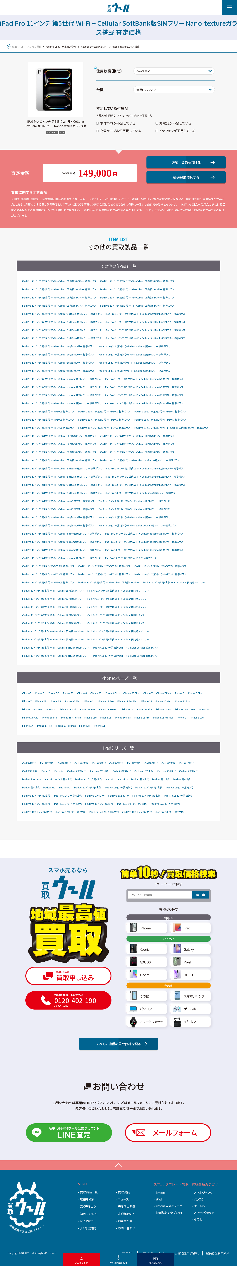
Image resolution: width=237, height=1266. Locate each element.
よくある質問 (88, 1228)
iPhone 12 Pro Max (32, 709)
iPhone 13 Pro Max (108, 709)
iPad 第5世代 (99, 763)
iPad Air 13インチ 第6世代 (118, 787)
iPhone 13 (51, 709)
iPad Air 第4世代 (181, 779)
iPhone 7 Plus (163, 693)
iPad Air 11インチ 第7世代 (148, 787)
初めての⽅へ (88, 1213)
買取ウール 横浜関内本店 (45, 199)
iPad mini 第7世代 (188, 771)
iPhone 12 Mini (163, 701)
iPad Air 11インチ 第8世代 (88, 779)
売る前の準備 (126, 1206)
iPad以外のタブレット (169, 1212)
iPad (159, 1199)
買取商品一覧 (89, 1192)
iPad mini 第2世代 (76, 771)
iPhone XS (55, 701)
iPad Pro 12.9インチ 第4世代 (70, 812)
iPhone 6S (95, 693)
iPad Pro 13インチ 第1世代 (169, 812)
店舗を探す (87, 1199)
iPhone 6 (82, 693)
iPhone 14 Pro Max (185, 709)
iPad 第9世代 (168, 763)
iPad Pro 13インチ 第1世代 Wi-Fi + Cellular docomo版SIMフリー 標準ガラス (137, 525)
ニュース (123, 1199)
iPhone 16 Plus (123, 717)
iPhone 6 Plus (112, 693)
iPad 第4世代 (81, 763)
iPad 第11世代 (29, 771)
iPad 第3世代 (64, 763)
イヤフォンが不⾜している (177, 130)
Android (169, 938)
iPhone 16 (105, 717)
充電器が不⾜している (175, 123)
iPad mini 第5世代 (143, 771)
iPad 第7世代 (133, 763)
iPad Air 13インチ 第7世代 (179, 787)
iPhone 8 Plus (195, 693)
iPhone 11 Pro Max (127, 701)
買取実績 (124, 1192)
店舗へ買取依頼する (186, 162)
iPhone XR (40, 701)
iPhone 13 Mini (68, 709)
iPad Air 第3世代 (160, 779)
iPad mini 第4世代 (121, 771)
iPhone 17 (182, 717)
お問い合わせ (126, 1228)
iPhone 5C (53, 693)
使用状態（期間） (109, 71)
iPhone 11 (89, 701)
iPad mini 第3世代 (99, 771)
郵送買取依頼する (186, 177)
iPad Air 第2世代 (139, 779)
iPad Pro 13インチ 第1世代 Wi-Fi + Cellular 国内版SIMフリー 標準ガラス (171, 427)
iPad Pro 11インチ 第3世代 (36, 803)
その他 (168, 985)
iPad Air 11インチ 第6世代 (87, 787)
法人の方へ (87, 1221)
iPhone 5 (39, 693)
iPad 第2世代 (46, 763)
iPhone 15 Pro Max (71, 717)
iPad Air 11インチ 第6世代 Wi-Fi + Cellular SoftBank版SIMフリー (55, 647)
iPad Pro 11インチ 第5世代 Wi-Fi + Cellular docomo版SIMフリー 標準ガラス (61, 379)
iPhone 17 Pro (44, 725)
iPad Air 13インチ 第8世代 (58, 779)
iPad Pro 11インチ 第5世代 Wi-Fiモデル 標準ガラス (48, 411)
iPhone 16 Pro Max (163, 717)
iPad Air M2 (49, 787)
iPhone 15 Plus (30, 717)
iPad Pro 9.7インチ (94, 795)
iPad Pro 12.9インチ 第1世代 (131, 803)
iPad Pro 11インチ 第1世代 (146, 795)
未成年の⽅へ (127, 1213)
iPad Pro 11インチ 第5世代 (99, 803)
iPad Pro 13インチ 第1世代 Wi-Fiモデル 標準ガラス (131, 558)
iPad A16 (45, 771)
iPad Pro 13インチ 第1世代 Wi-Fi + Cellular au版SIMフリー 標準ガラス (142, 493)
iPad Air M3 (65, 787)
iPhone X (27, 701)
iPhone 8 (179, 693)
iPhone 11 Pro (106, 701)
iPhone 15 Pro (49, 717)
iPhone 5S (68, 693)
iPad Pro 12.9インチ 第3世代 (37, 812)
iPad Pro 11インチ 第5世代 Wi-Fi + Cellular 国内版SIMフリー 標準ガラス (59, 281)
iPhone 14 (127, 709)
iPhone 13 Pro (87, 709)
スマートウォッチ (204, 1212)
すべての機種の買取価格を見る (118, 1043)
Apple (168, 917)
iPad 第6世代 (116, 763)
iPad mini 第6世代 (166, 771)
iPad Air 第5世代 (30, 787)
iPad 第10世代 (186, 763)
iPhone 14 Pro (163, 709)
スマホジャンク (203, 1192)
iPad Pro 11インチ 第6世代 (67, 795)
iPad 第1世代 (29, 763)
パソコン (199, 1199)
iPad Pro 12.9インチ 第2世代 (165, 803)
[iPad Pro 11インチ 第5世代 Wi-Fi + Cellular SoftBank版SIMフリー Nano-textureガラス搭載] (55, 89)
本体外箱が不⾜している (117, 123)
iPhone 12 (146, 701)
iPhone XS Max (72, 701)
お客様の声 (125, 1221)
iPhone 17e (197, 717)
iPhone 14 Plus (145, 709)
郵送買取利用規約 (218, 1253)
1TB (62, 132)
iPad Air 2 (123, 779)
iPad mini (59, 771)
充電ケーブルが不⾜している (120, 130)
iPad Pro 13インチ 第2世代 (36, 795)
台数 (100, 89)
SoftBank (52, 132)
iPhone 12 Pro (182, 701)
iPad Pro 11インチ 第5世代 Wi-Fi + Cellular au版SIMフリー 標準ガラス (58, 346)
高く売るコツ (88, 1206)
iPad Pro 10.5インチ (118, 795)
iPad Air (110, 779)
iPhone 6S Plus (131, 693)
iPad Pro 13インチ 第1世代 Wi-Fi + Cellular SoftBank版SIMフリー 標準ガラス (140, 460)
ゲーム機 (199, 1206)
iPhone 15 (204, 709)
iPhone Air (84, 725)
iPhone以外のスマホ (169, 1206)
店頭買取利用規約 (187, 1253)
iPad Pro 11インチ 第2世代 (178, 795)
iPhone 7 (148, 693)
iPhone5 (26, 693)
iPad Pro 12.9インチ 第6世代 (137, 812)
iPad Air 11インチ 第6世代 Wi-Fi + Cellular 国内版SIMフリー (109, 582)
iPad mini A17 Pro (31, 779)
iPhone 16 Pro (142, 717)
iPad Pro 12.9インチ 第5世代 (103, 812)
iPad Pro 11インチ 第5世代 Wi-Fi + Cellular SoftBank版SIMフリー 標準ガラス (62, 313)
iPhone (161, 1192)
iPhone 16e (90, 717)
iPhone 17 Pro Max (66, 725)
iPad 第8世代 (151, 763)
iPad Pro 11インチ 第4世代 (67, 803)
